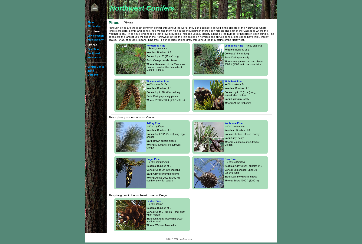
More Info (93, 74)
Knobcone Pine (235, 125)
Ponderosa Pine (156, 47)
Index (90, 70)
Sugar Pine (157, 160)
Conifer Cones (95, 66)
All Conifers (94, 26)
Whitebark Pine (235, 83)
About (90, 22)
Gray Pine (230, 159)
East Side (93, 49)
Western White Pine (157, 83)
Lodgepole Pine (243, 45)
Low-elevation (95, 35)
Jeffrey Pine (155, 125)
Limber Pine (154, 202)
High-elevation (95, 39)
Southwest (93, 53)
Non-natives (94, 57)
